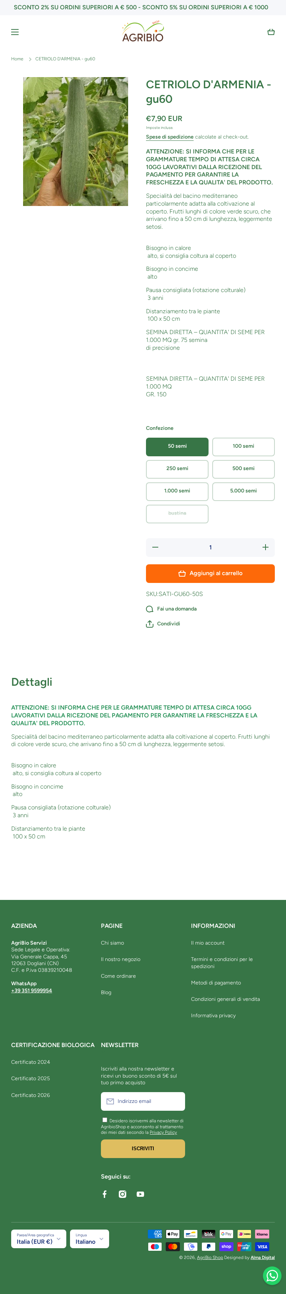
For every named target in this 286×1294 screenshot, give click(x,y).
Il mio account (208, 943)
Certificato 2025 (30, 1078)
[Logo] (143, 32)
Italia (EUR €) (35, 1241)
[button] (271, 32)
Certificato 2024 (30, 1062)
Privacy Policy (163, 1132)
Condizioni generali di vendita (225, 999)
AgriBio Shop (210, 1257)
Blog (106, 992)
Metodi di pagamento (216, 983)
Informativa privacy (213, 1015)
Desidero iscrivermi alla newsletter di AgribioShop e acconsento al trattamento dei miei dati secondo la (142, 1126)
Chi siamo (112, 943)
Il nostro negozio (120, 959)
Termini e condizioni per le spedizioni (222, 962)
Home (17, 58)
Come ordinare (118, 976)
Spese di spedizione (170, 137)
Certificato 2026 (30, 1095)
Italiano (85, 1241)
